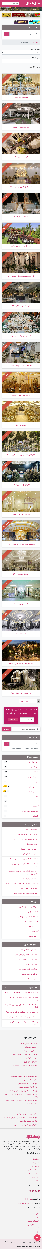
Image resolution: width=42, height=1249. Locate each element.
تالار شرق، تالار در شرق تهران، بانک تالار (25, 839)
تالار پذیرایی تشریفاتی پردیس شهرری (26, 954)
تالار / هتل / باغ (21, 762)
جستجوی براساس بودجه (28, 1043)
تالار (37, 1214)
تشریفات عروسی (21, 776)
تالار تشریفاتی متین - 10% (21, 514)
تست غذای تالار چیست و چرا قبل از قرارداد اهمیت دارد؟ (21, 1005)
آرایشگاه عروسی (33, 1224)
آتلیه (21, 801)
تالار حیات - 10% (21, 633)
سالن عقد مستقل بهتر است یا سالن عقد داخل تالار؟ (21, 992)
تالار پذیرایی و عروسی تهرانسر (28, 878)
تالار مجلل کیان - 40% (21, 157)
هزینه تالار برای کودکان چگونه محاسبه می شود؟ (22, 1017)
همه (6, 902)
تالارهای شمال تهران (32, 829)
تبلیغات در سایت (33, 1166)
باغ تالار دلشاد (33, 936)
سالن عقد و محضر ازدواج (21, 811)
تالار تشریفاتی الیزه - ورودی (21, 395)
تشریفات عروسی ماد (31, 911)
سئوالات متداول (33, 1170)
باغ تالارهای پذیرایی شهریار (29, 854)
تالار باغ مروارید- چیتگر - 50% (21, 693)
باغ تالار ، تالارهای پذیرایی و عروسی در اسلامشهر (22, 859)
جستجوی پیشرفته (31, 1047)
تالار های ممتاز (21, 786)
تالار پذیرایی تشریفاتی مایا (29, 949)
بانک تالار (35, 42)
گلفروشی (21, 816)
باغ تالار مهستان (33, 926)
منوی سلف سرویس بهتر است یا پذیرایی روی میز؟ (22, 1012)
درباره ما (36, 1159)
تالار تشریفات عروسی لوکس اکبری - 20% (21, 455)
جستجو (6, 729)
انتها (22, 701)
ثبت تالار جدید (34, 1173)
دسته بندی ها (35, 49)
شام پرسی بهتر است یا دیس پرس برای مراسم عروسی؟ (23, 998)
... (27, 701)
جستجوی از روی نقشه (29, 1050)
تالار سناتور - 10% (21, 425)
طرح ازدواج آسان (31, 1058)
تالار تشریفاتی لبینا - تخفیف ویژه (21, 335)
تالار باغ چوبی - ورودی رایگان (21, 246)
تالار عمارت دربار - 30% (21, 216)
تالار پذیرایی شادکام (32, 964)
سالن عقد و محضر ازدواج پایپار (28, 916)
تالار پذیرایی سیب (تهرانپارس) (28, 959)
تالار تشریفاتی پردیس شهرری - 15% (21, 663)
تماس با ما (35, 1162)
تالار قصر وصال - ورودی (21, 127)
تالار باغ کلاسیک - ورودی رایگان (21, 365)
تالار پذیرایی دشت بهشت (30, 974)
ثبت (6, 34)
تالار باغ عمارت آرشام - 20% (21, 306)
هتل (21, 781)
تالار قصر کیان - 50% (21, 604)
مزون (21, 796)
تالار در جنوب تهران (32, 844)
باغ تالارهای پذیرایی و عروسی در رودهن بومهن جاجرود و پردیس (23, 872)
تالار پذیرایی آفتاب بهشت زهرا (28, 969)
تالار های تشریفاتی (21, 791)
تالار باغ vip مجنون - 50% (21, 484)
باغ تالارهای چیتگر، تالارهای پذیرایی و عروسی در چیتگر (22, 865)
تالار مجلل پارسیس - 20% (21, 574)
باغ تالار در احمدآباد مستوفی (29, 849)
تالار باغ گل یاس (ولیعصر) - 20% (21, 187)
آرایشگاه (21, 806)
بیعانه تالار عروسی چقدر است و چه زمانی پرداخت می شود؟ (22, 1023)
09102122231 (28, 1199)
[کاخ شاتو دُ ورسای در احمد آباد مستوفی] (21, 9)
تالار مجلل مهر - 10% (21, 97)
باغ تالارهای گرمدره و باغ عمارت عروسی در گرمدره (22, 883)
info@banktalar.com (25, 1203)
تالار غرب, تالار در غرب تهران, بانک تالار (26, 834)
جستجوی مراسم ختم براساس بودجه (25, 1054)
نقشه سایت (35, 1181)
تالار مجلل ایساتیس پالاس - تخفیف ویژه (21, 544)
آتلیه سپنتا (35, 931)
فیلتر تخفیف (36, 57)
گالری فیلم (35, 1177)
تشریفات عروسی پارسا (31, 921)
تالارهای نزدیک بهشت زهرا (29, 888)
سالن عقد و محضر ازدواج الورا (28, 906)
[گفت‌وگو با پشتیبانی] (37, 1237)
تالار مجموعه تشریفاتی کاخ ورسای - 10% (21, 276)
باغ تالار (21, 772)
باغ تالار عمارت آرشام (31, 979)
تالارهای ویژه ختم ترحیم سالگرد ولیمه (26, 893)
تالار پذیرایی (21, 767)
